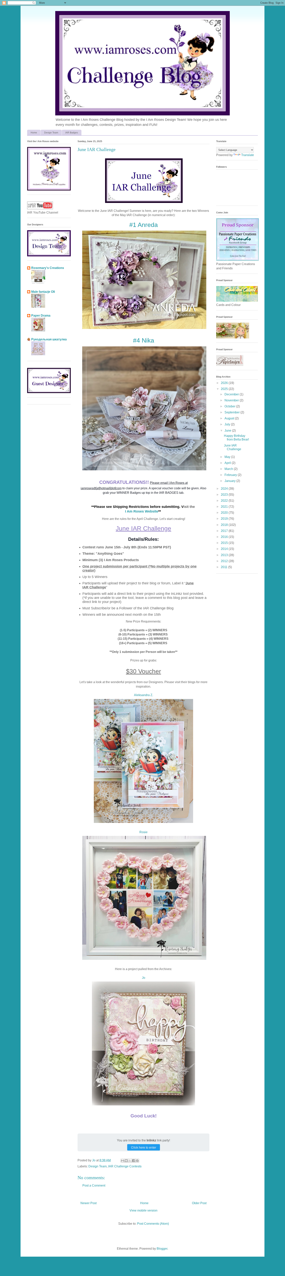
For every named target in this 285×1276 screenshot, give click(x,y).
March (229, 469)
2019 (225, 518)
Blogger (162, 1248)
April (228, 463)
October (230, 406)
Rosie (143, 832)
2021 (225, 506)
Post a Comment (93, 1185)
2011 (224, 567)
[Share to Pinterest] (137, 1161)
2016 (225, 536)
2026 (225, 383)
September (232, 412)
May (228, 457)
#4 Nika (143, 340)
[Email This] (122, 1161)
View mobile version (143, 1210)
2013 (225, 555)
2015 (225, 542)
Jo (143, 977)
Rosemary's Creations (47, 268)
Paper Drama (40, 315)
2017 (225, 530)
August (230, 418)
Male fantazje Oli (43, 291)
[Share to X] (130, 1161)
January (230, 481)
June (228, 430)
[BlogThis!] (126, 1161)
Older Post (199, 1203)
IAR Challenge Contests (125, 1166)
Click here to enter (143, 1147)
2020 (225, 512)
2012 (225, 561)
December (232, 394)
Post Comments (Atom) (153, 1223)
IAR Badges (71, 132)
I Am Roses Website (141, 511)
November (232, 400)
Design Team (51, 132)
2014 (225, 548)
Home (34, 132)
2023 (225, 494)
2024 (225, 488)
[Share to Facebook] (134, 1161)
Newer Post (88, 1203)
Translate (247, 155)
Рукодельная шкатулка (49, 339)
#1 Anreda (143, 224)
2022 (225, 500)
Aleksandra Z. (143, 695)
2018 (225, 524)
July (228, 424)
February (231, 475)
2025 (225, 389)
